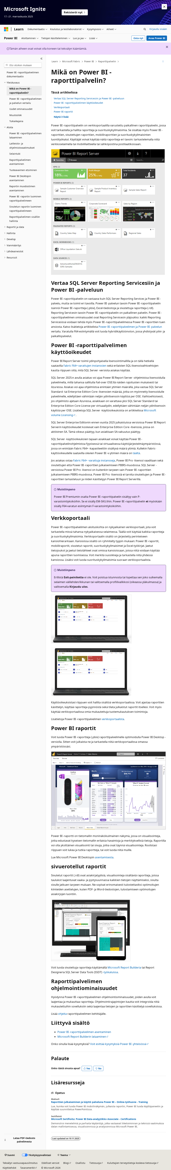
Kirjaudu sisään (158, 29)
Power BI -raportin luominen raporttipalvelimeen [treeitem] (25, 198)
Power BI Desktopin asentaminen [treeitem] (20, 178)
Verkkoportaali (62, 107)
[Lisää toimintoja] (163, 61)
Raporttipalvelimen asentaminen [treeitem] (20, 162)
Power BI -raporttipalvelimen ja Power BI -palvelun (130, 327)
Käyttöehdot (9, 1167)
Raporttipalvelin (107, 61)
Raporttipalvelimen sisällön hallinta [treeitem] (24, 219)
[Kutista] (41, 58)
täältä (136, 453)
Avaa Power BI (156, 38)
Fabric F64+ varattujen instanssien (84, 365)
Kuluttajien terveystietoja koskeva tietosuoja (131, 1162)
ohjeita (62, 1014)
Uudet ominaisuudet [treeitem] (20, 109)
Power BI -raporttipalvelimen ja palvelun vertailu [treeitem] (25, 101)
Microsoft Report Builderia (124, 967)
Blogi (66, 1162)
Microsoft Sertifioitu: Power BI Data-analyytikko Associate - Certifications (93, 1119)
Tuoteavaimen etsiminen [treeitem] (23, 170)
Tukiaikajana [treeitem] (16, 121)
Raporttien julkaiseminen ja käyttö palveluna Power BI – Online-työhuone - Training (99, 1102)
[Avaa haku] (144, 29)
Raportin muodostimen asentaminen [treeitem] (22, 188)
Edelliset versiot (50, 1162)
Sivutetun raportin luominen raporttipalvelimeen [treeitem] (25, 208)
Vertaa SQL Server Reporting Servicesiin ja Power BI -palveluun (89, 98)
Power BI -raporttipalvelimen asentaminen (84, 1032)
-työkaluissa (110, 972)
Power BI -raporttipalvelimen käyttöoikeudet (78, 102)
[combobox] (23, 65)
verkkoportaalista (113, 719)
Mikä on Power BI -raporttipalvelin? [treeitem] (20, 90)
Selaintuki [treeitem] (14, 153)
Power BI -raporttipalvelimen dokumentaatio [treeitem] (23, 74)
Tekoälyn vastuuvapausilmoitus (20, 1162)
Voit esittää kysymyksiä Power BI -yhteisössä (118, 1044)
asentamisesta (103, 857)
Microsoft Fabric (71, 61)
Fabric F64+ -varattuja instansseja (94, 460)
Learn (55, 61)
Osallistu (80, 1162)
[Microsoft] (6, 29)
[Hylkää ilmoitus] (164, 6)
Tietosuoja (95, 1162)
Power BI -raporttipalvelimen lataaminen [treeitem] (25, 135)
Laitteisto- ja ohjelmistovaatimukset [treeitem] (22, 145)
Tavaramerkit (27, 1167)
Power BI (89, 61)
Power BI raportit (63, 111)
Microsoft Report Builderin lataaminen (81, 1036)
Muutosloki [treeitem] (15, 115)
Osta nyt (138, 38)
